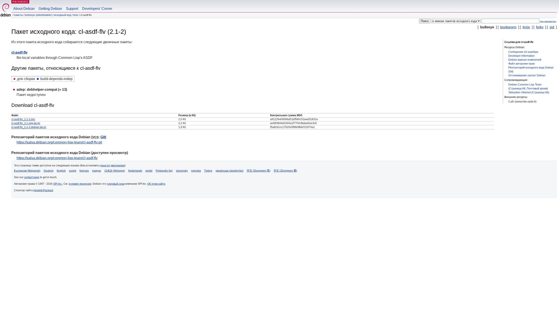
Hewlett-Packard (43, 190)
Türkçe (208, 170)
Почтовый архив (537, 88)
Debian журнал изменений (524, 59)
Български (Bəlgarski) (27, 170)
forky (539, 27)
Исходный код (62, 15)
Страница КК (517, 88)
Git (510, 71)
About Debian (24, 8)
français (84, 170)
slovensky (182, 170)
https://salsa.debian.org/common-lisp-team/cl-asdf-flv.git (59, 142)
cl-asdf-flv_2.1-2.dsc (23, 119)
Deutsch (48, 170)
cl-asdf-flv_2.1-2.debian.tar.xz (28, 127)
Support (72, 8)
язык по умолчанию (112, 165)
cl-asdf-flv (19, 52)
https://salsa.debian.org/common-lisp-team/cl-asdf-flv (57, 158)
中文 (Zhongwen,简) (258, 170)
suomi (72, 170)
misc (75, 15)
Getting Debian (50, 8)
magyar (96, 170)
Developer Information (521, 55)
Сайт (511, 101)
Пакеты (18, 15)
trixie (526, 27)
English (61, 170)
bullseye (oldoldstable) (38, 15)
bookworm (508, 27)
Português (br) (164, 170)
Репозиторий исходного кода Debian (531, 67)
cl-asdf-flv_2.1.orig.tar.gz (25, 123)
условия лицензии (80, 183)
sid (552, 27)
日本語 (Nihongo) (114, 170)
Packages (20, 1)
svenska (196, 170)
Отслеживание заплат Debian (526, 75)
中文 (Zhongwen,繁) (285, 170)
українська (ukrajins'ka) (229, 170)
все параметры (548, 21)
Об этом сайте (156, 183)
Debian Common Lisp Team (525, 84)
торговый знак (115, 183)
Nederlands (135, 170)
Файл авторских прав (521, 63)
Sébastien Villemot (519, 92)
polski (148, 170)
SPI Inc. (57, 183)
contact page (31, 177)
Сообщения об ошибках (523, 51)
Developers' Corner (97, 8)
